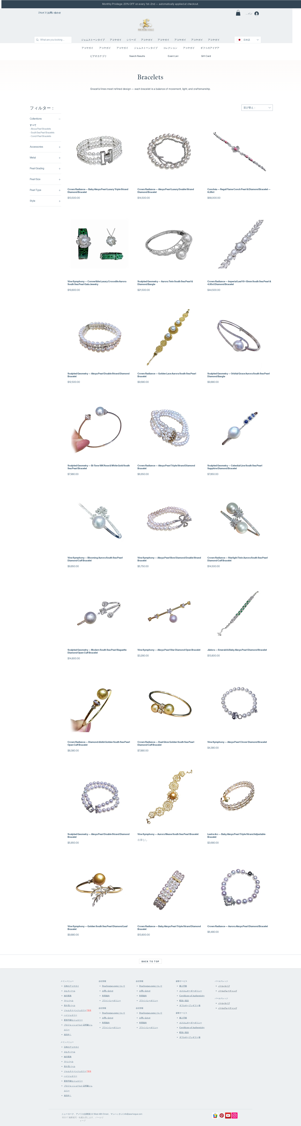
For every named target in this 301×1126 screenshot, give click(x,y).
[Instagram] (235, 1115)
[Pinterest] (222, 1115)
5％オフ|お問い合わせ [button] (49, 12)
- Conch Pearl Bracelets (40, 136)
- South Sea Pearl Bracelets (42, 132)
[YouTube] (228, 1115)
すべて (33, 125)
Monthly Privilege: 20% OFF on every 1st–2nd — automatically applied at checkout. (150, 4)
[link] (238, 13)
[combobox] (257, 108)
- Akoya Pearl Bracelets (40, 129)
